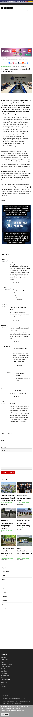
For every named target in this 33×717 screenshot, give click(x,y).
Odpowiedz (16, 282)
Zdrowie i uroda (6, 613)
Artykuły (4, 605)
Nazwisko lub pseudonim (7, 433)
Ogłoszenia (4, 682)
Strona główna (5, 58)
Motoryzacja (5, 601)
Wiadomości (12, 58)
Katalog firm (4, 686)
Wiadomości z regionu (21, 58)
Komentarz (3, 447)
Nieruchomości (5, 609)
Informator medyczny (6, 688)
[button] (2, 450)
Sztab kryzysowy (15, 390)
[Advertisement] (16, 31)
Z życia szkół (5, 588)
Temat (2, 440)
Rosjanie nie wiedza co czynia (19, 328)
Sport (3, 575)
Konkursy (3, 684)
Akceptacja (5, 714)
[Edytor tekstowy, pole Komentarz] (16, 461)
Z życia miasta (5, 571)
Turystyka (4, 596)
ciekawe (12, 403)
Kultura (4, 580)
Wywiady (4, 592)
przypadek (13, 262)
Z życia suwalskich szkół (7, 666)
